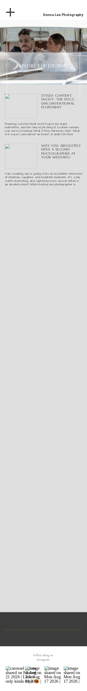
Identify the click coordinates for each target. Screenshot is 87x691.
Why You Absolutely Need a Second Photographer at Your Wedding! (61, 151)
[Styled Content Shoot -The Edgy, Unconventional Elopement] (21, 106)
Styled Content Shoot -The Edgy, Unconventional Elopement (57, 101)
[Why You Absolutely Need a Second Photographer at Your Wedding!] (21, 156)
